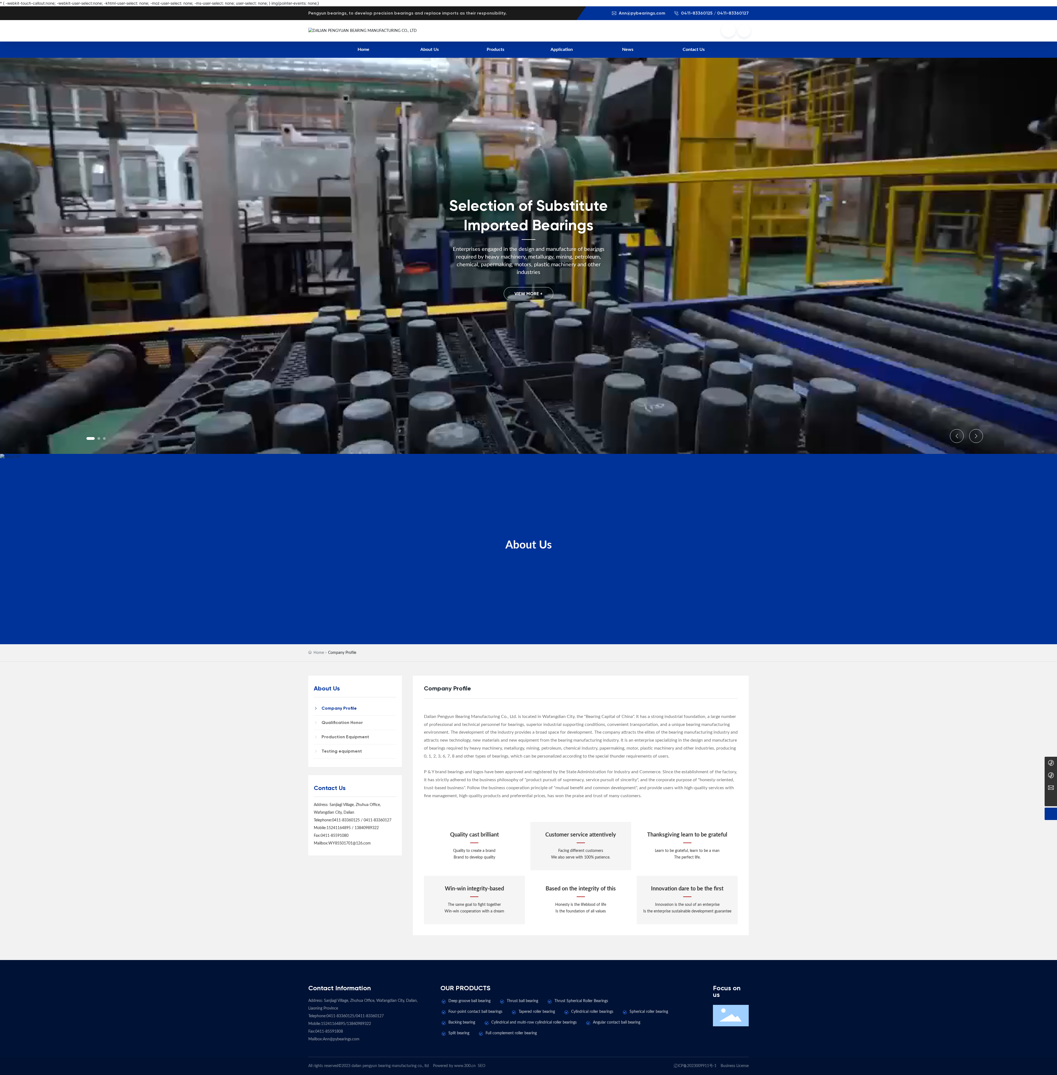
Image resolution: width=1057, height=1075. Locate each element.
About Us (528, 545)
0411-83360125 (346, 820)
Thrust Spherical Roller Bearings (581, 1001)
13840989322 (367, 828)
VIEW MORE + (528, 293)
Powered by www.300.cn (454, 1066)
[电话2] (1051, 763)
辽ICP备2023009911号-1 (695, 1066)
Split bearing (458, 1033)
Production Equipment (345, 736)
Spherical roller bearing (649, 1012)
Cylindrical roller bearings (592, 1012)
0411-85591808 (329, 1031)
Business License (735, 1066)
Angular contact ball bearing (616, 1022)
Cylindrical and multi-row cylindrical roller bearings (534, 1022)
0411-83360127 (377, 820)
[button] (90, 438)
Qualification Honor (342, 722)
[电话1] (1051, 775)
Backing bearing (461, 1022)
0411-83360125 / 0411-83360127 (714, 13)
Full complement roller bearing (511, 1033)
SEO (481, 1066)
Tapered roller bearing (537, 1012)
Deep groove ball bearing (469, 1001)
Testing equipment (342, 751)
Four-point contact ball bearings (475, 1012)
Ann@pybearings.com (641, 13)
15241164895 (338, 828)
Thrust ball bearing (522, 1001)
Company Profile (339, 708)
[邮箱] (1051, 787)
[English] (744, 30)
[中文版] (728, 30)
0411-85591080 (334, 836)
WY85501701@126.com (349, 843)
